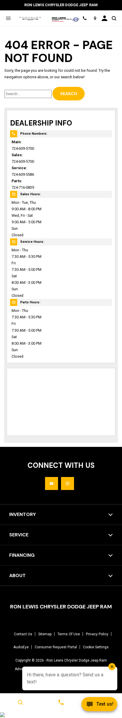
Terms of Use (68, 634)
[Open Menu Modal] (8, 18)
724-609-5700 (23, 148)
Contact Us (23, 634)
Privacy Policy (97, 634)
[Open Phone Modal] (84, 18)
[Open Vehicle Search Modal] (114, 18)
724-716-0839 (23, 187)
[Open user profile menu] (104, 18)
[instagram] (67, 483)
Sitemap (45, 634)
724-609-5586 (23, 174)
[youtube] (51, 483)
